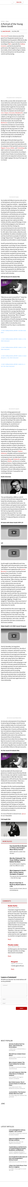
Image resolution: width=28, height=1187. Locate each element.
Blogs (7, 21)
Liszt (2, 113)
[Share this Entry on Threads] (25, 1184)
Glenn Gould (4, 36)
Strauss (8, 148)
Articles (3, 21)
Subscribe (18, 2)
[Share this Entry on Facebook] (11, 1184)
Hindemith (16, 459)
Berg (9, 459)
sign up (24, 814)
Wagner (3, 148)
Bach (10, 44)
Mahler (12, 148)
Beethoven (4, 123)
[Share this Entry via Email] (2, 1184)
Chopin (6, 113)
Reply (9, 956)
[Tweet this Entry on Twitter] (16, 1184)
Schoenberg (20, 148)
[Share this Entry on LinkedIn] (21, 1184)
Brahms (10, 461)
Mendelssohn (19, 113)
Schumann (12, 113)
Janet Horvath (6, 31)
